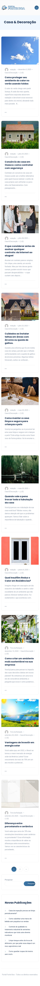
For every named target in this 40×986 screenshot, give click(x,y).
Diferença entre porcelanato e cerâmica (19, 825)
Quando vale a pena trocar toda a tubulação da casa (19, 499)
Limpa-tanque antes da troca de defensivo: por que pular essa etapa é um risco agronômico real (20, 943)
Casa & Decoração (11, 73)
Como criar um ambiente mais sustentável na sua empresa (19, 661)
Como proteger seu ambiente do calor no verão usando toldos (17, 80)
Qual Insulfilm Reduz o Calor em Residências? (18, 579)
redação (13, 69)
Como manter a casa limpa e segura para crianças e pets (17, 421)
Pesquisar (9, 880)
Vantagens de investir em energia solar (19, 744)
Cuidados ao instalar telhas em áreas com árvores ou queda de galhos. (17, 338)
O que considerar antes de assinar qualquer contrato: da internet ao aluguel (20, 251)
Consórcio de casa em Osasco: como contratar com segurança (19, 165)
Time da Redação (16, 648)
